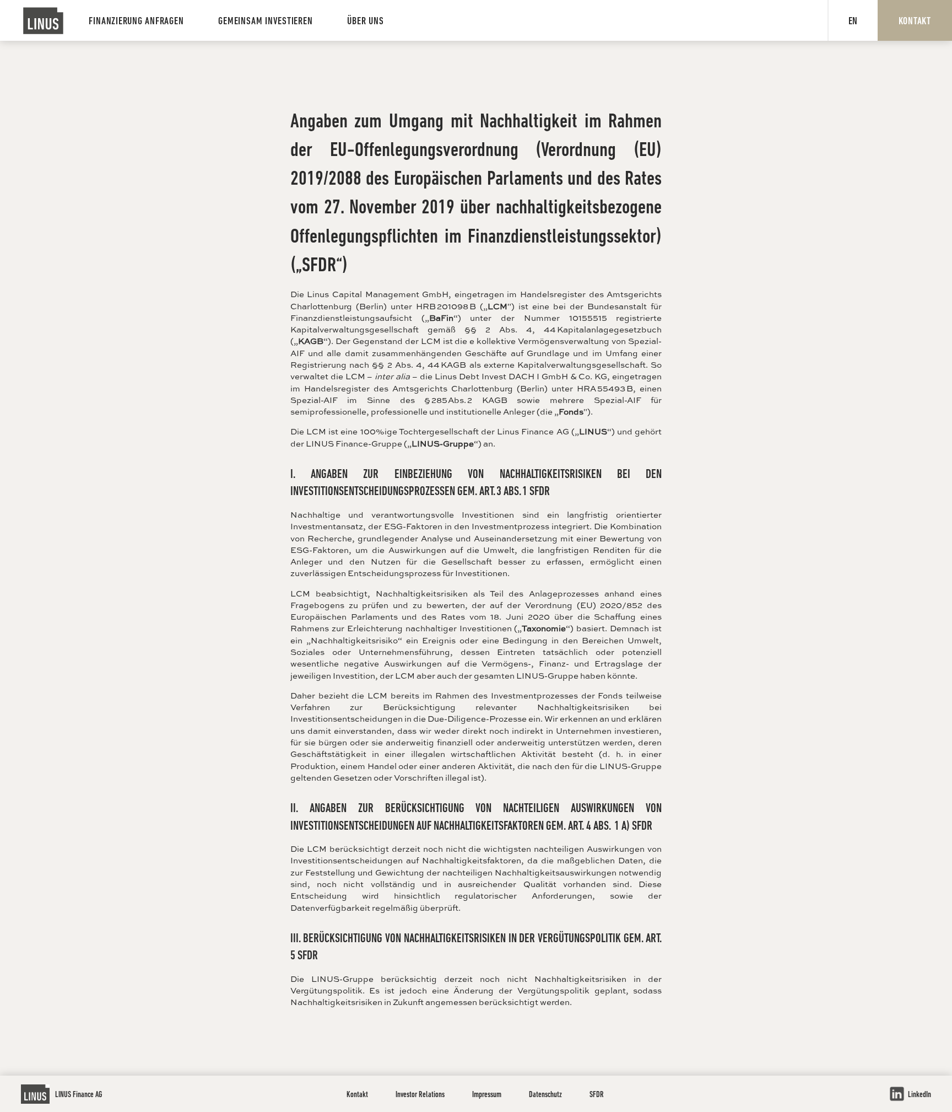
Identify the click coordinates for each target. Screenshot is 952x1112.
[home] (43, 20)
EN (853, 22)
